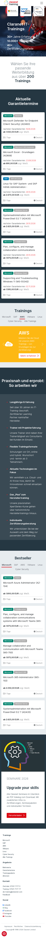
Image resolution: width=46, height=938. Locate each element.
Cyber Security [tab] (15, 321)
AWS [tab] (22, 317)
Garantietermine (9, 870)
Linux (4, 851)
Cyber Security (8, 854)
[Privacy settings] (4, 933)
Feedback (6, 895)
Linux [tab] (40, 317)
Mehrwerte (7, 867)
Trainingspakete (9, 873)
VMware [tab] (31, 317)
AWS (4, 846)
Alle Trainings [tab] (30, 321)
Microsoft (6, 840)
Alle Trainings (8, 857)
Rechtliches (18, 926)
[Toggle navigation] (42, 3)
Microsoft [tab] (6, 317)
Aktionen (6, 876)
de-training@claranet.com (12, 892)
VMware (6, 849)
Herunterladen (15, 815)
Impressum (8, 926)
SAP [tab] (15, 317)
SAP (4, 843)
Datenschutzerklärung (33, 926)
